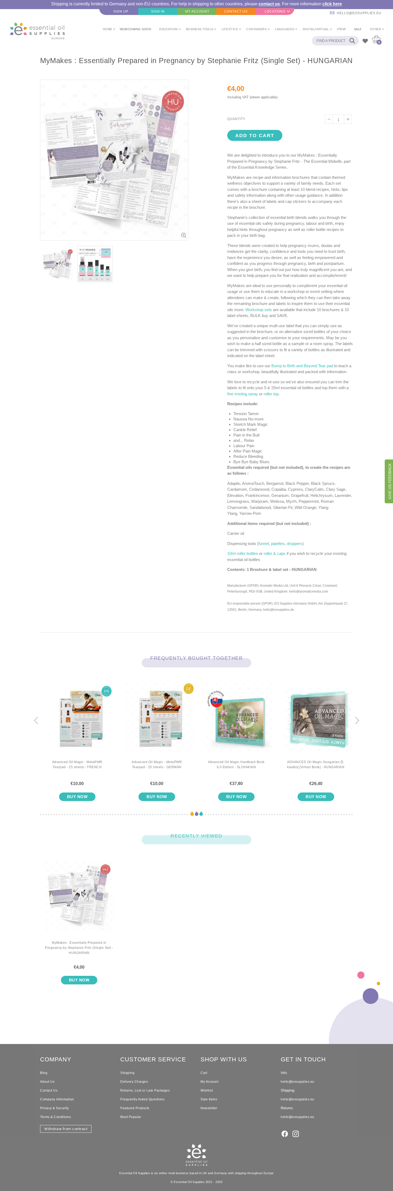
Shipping (127, 1073)
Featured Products (134, 1108)
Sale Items (209, 1099)
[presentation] (36, 721)
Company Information (57, 1099)
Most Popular (130, 1117)
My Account (209, 1082)
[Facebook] (285, 1133)
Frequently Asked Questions (142, 1099)
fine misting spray (242, 394)
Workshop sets (258, 309)
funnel (264, 543)
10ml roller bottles (242, 553)
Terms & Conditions (55, 1117)
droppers (294, 543)
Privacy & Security (54, 1108)
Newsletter (209, 1108)
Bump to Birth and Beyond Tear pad (302, 366)
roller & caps (275, 553)
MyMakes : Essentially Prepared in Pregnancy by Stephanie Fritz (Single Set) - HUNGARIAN (79, 948)
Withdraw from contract (65, 1129)
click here (332, 4)
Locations (275, 11)
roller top (271, 394)
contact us (269, 4)
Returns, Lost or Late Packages (145, 1090)
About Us (47, 1082)
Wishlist (207, 1090)
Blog (43, 1073)
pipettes (278, 543)
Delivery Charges (134, 1082)
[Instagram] (296, 1133)
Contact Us (48, 1090)
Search (352, 40)
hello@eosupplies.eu (359, 13)
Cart (204, 1073)
